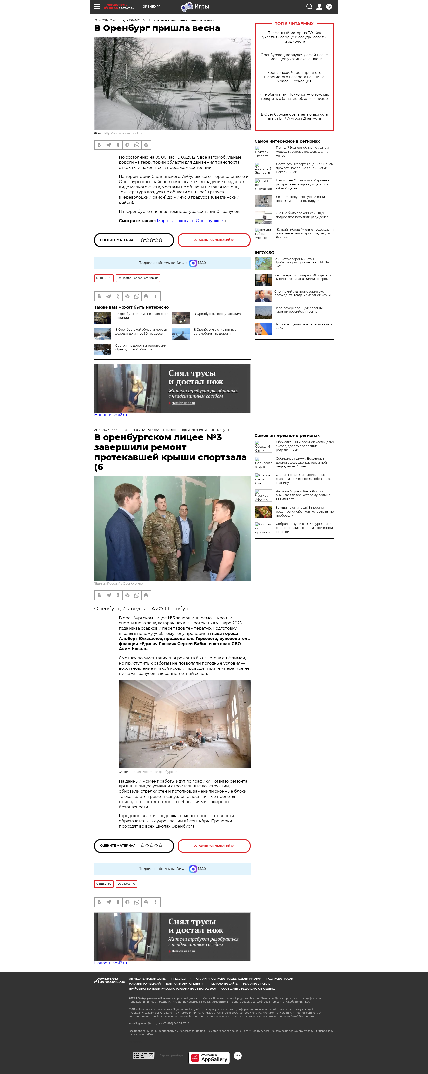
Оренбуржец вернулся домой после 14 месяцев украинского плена (294, 57)
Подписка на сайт (280, 978)
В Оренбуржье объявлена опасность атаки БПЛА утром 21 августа (294, 116)
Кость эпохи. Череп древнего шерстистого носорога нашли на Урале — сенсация (294, 77)
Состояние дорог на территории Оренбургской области (140, 347)
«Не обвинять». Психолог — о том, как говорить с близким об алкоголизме (294, 96)
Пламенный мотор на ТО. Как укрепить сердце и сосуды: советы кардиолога (294, 37)
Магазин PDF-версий (144, 983)
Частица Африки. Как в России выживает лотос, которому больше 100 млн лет (303, 495)
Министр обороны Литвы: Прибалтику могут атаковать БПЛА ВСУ (301, 262)
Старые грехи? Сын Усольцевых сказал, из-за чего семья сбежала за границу (303, 479)
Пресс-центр (180, 978)
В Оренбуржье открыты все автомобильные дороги (215, 331)
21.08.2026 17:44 (106, 430)
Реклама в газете (256, 983)
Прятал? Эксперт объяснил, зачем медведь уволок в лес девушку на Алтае (302, 151)
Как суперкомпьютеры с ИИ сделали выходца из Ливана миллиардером (302, 277)
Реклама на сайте (224, 983)
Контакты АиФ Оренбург (185, 983)
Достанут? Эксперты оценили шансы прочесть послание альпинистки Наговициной (304, 168)
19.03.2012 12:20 (105, 20)
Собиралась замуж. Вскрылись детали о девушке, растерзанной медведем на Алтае (301, 462)
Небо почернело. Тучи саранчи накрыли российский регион (298, 309)
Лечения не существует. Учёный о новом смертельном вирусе (302, 199)
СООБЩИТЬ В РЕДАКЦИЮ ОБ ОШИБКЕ (248, 988)
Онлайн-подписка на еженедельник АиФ (228, 978)
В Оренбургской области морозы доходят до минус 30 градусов (141, 331)
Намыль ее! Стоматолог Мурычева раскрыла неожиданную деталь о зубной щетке (302, 184)
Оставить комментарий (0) (214, 240)
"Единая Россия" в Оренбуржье (118, 583)
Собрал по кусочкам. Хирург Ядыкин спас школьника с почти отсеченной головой (304, 528)
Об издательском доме (147, 978)
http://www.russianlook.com (125, 133)
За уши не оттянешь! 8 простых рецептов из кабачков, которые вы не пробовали (305, 511)
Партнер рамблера (171, 1055)
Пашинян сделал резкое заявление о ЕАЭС (303, 326)
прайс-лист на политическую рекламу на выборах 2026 (172, 988)
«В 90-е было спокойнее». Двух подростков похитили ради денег (302, 215)
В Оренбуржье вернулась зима (218, 314)
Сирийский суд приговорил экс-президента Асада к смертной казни (302, 293)
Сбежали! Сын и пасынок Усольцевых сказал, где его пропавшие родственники (305, 446)
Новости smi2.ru (110, 414)
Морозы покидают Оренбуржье (190, 220)
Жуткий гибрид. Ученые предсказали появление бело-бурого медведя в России (305, 233)
